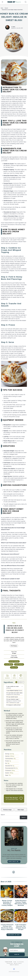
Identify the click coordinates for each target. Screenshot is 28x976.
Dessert (6, 8)
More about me (13, 861)
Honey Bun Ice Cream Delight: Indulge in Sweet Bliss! (12, 9)
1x (16, 682)
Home (2, 8)
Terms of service (14, 964)
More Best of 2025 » (14, 934)
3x (21, 682)
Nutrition (21, 678)
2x (18, 682)
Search (3, 814)
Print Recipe (14, 645)
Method (14, 678)
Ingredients (7, 678)
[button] (22, 686)
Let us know (9, 799)
